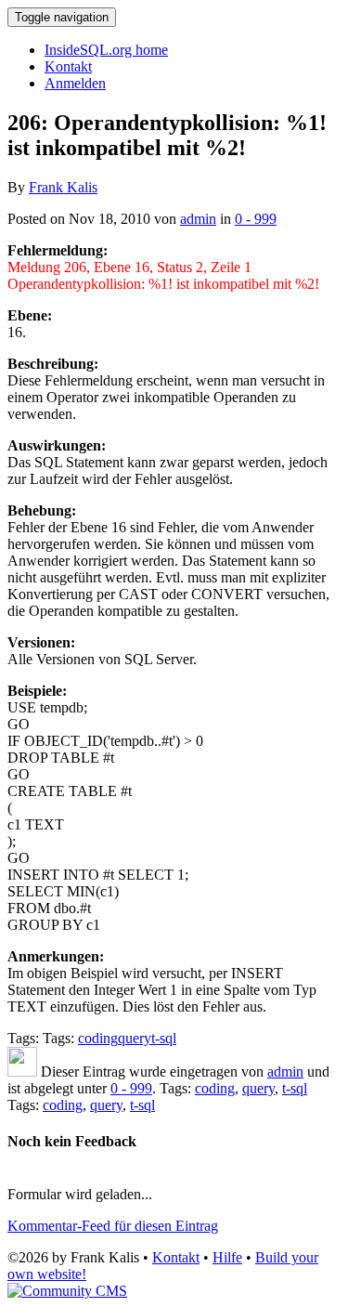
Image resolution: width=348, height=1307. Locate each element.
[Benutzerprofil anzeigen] (22, 1071)
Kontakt (68, 66)
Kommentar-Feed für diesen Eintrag (112, 1226)
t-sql (163, 1038)
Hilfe (227, 1257)
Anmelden (75, 83)
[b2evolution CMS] (67, 1291)
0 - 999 (256, 219)
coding (98, 1038)
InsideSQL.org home (106, 50)
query (134, 1038)
